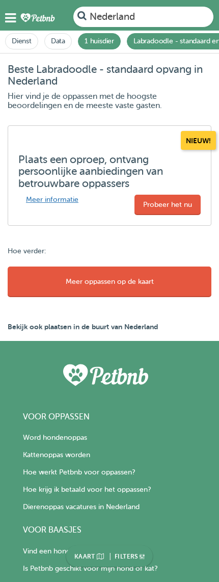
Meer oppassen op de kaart (110, 281)
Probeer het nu (167, 204)
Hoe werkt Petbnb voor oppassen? (79, 472)
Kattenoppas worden (56, 455)
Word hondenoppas (55, 437)
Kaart (85, 556)
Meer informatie (52, 199)
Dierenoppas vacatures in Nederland (81, 507)
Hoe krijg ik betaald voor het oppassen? (87, 489)
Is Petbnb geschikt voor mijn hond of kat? (90, 568)
